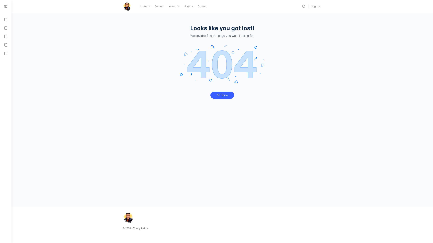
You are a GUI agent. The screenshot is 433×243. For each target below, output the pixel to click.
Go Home (222, 95)
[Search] (303, 6)
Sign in (316, 6)
